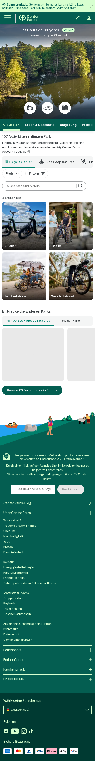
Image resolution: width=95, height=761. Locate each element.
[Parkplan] (65, 108)
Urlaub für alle (13, 679)
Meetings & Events (16, 592)
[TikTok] (31, 731)
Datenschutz (12, 634)
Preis (10, 173)
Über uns (9, 531)
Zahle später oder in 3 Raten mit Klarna (29, 583)
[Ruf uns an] (78, 18)
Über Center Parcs (17, 513)
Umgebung (68, 125)
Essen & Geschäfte (40, 125)
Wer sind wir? (12, 520)
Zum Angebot (66, 7)
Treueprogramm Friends (19, 525)
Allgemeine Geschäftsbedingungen (27, 623)
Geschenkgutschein (17, 614)
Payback (9, 603)
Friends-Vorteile (14, 577)
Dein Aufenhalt (13, 552)
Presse (8, 547)
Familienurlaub (14, 669)
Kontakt (8, 562)
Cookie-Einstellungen (17, 639)
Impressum (10, 629)
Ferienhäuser (13, 660)
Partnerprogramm (15, 572)
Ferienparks (12, 650)
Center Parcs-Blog (17, 503)
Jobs (6, 541)
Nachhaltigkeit (13, 536)
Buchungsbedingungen (46, 474)
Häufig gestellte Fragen (19, 567)
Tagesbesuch (12, 608)
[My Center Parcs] (89, 18)
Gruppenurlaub (13, 598)
